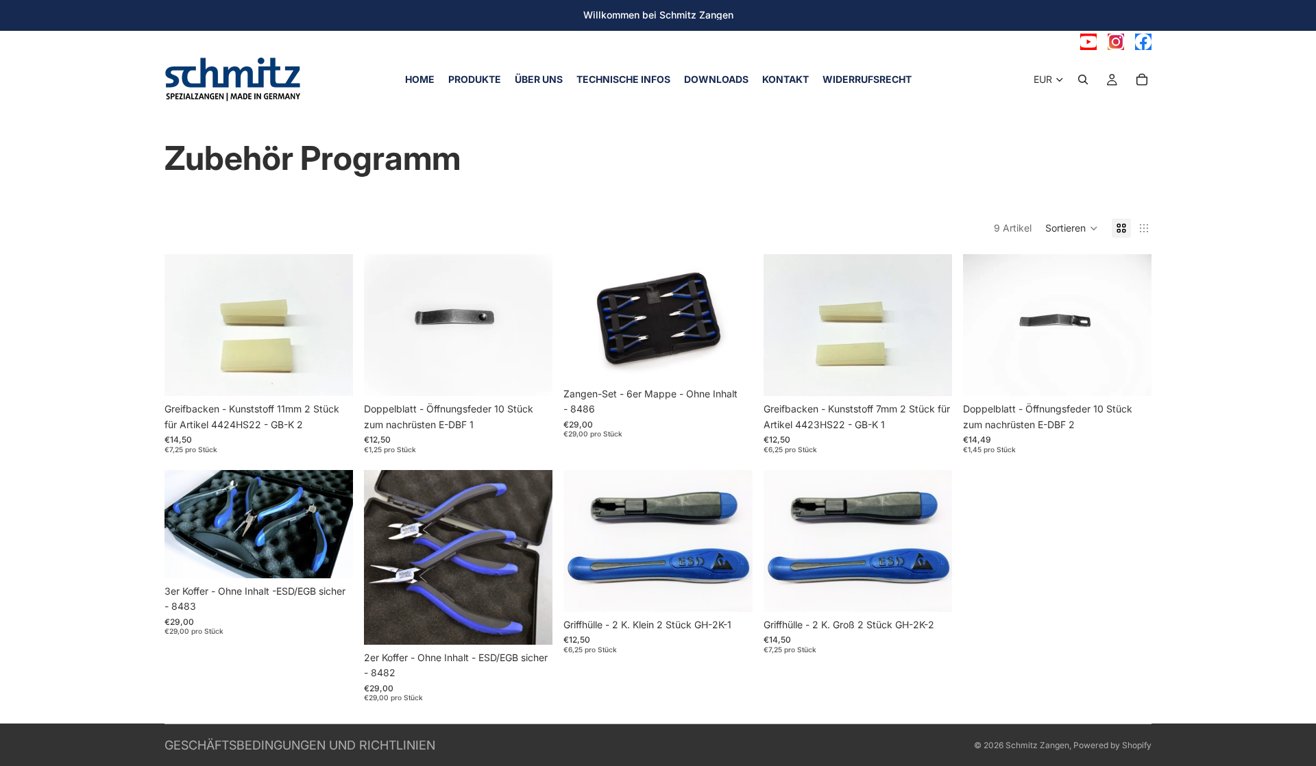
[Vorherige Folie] (185, 524)
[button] (1071, 228)
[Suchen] (1083, 79)
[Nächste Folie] (332, 524)
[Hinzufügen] (331, 375)
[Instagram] (1116, 42)
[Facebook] (1143, 42)
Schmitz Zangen (1037, 745)
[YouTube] (1088, 42)
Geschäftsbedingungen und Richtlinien (299, 745)
